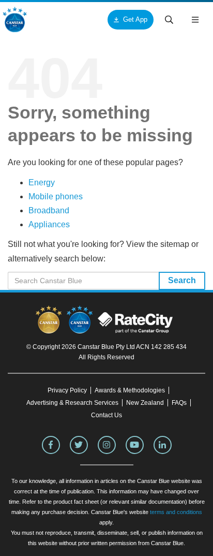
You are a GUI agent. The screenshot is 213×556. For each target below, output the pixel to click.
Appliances (49, 224)
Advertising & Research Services (72, 402)
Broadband (48, 210)
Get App (135, 19)
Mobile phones (55, 196)
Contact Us (106, 415)
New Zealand (145, 402)
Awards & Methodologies (130, 390)
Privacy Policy (67, 390)
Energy (41, 182)
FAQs (179, 402)
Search (182, 280)
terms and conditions (176, 512)
